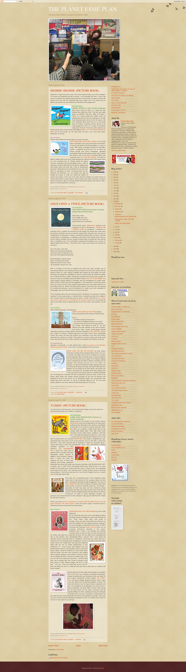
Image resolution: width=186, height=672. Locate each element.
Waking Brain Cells (116, 405)
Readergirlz (114, 378)
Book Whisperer (115, 316)
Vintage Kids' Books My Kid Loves (121, 402)
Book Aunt (114, 314)
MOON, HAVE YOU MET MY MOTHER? (80, 351)
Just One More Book (117, 424)
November (118, 206)
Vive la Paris (115, 100)
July (116, 227)
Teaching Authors (116, 395)
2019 (115, 177)
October (117, 209)
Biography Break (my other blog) (120, 311)
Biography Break (116, 445)
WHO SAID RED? (95, 331)
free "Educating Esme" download (120, 421)
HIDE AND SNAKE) (90, 157)
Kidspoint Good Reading (118, 361)
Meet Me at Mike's (116, 373)
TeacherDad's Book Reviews (119, 390)
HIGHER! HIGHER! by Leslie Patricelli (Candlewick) (88, 108)
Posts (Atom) (60, 649)
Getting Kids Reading (117, 348)
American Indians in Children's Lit (120, 306)
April (116, 235)
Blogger (102, 668)
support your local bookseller (79, 186)
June (116, 229)
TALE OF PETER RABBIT (95, 278)
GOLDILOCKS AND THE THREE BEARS (82, 511)
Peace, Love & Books (117, 375)
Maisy (77, 423)
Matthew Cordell (115, 370)
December (118, 203)
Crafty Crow (114, 336)
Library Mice (114, 366)
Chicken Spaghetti (116, 329)
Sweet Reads (115, 385)
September (118, 211)
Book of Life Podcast (117, 431)
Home (78, 646)
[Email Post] (86, 192)
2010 (115, 199)
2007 (115, 249)
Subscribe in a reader (118, 282)
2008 (115, 246)
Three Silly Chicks (116, 398)
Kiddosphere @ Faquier (118, 358)
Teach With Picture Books (118, 388)
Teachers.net (115, 393)
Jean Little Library (116, 356)
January (117, 243)
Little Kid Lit (114, 368)
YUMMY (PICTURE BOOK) (68, 405)
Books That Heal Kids (117, 321)
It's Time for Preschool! (117, 93)
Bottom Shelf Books (117, 324)
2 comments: (79, 392)
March (117, 237)
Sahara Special (115, 98)
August (117, 214)
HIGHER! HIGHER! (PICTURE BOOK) (74, 90)
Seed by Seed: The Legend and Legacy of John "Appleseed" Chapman (123, 89)
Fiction (113, 450)
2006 (115, 251)
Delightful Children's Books (118, 343)
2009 (115, 201)
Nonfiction (114, 452)
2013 (115, 190)
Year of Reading (115, 412)
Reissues (114, 457)
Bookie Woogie (115, 319)
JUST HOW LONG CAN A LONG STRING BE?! (85, 141)
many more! (114, 433)
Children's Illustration (117, 334)
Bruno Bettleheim (71, 484)
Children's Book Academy (118, 331)
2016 (115, 182)
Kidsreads (114, 363)
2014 (115, 188)
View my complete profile (118, 150)
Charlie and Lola (90, 527)
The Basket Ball (115, 107)
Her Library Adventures (117, 351)
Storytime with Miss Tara (118, 383)
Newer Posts (53, 646)
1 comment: (78, 639)
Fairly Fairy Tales (116, 105)
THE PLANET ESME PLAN (82, 9)
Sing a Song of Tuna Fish (118, 110)
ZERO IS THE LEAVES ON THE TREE (84, 312)
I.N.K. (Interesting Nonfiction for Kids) (122, 353)
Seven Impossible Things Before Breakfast (123, 380)
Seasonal (114, 460)
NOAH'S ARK (78, 439)
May (116, 232)
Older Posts (103, 646)
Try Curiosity (115, 400)
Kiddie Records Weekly (117, 426)
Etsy (112, 346)
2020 (115, 174)
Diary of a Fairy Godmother (119, 103)
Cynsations (114, 338)
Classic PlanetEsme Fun (118, 447)
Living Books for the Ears (118, 428)
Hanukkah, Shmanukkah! (118, 112)
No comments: (79, 192)
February (117, 240)
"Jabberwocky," (91, 225)
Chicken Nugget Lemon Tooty (119, 326)
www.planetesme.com (63, 188)
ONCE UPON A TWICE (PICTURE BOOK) (77, 204)
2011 (115, 196)
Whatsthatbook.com (117, 410)
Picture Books (115, 455)
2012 (115, 193)
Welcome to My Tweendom (119, 407)
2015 (115, 185)
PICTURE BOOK (60, 394)
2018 (115, 180)
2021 (115, 172)
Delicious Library (116, 341)
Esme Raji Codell (128, 121)
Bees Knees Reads (116, 309)
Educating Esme (116, 86)
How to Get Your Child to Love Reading (122, 95)
